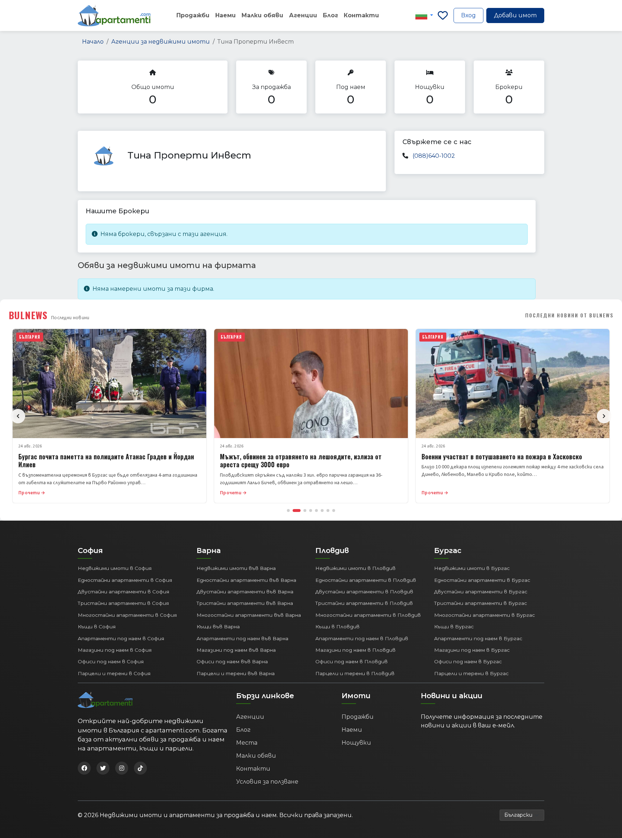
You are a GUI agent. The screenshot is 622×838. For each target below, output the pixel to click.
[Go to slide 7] (327, 510)
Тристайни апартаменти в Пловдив (364, 603)
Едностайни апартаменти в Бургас (482, 580)
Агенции (303, 15)
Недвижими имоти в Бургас (472, 568)
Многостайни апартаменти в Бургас (484, 615)
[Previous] (18, 416)
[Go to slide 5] (316, 510)
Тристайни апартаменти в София (123, 603)
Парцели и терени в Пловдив (355, 673)
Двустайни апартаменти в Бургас (480, 591)
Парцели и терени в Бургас (471, 673)
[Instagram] (121, 768)
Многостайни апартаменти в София (127, 615)
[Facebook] (84, 768)
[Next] (604, 416)
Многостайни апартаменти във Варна (249, 615)
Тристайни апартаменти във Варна (245, 603)
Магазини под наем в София (115, 650)
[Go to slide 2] (297, 510)
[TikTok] (140, 768)
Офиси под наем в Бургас (468, 661)
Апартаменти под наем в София (121, 638)
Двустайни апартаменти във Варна (245, 591)
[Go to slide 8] (333, 510)
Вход (468, 15)
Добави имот (515, 15)
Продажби (192, 15)
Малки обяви (262, 15)
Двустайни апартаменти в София (123, 591)
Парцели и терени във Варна (236, 673)
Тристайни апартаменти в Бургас (480, 603)
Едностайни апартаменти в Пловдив (365, 580)
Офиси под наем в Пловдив (351, 661)
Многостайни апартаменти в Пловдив (368, 615)
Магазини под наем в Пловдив (355, 650)
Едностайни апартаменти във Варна (246, 580)
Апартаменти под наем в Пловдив (361, 638)
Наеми (225, 15)
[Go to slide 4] (310, 510)
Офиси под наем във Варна (232, 661)
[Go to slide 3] (304, 510)
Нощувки (356, 742)
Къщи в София (97, 626)
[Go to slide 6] (322, 510)
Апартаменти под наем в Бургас (478, 638)
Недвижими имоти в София (115, 568)
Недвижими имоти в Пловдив (355, 568)
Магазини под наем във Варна (236, 650)
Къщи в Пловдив (337, 626)
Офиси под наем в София (111, 661)
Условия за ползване (267, 781)
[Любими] (443, 15)
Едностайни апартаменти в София (125, 580)
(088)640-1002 (434, 155)
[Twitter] (102, 768)
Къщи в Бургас (454, 626)
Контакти (361, 15)
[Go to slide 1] (288, 510)
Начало (93, 41)
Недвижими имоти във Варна (236, 568)
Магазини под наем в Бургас (472, 650)
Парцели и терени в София (114, 673)
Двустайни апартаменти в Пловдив (364, 591)
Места (246, 742)
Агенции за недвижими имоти (160, 41)
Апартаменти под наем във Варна (242, 638)
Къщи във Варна (218, 626)
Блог (330, 15)
